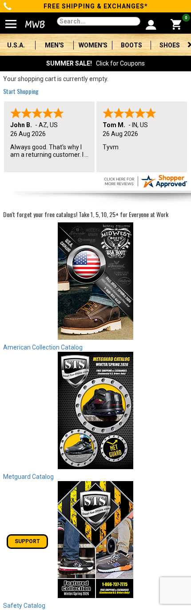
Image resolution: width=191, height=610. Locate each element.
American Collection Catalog (43, 347)
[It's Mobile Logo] (32, 24)
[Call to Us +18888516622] (8, 7)
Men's (54, 45)
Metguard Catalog (28, 476)
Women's (93, 45)
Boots (131, 45)
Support (27, 541)
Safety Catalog (24, 605)
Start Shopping (21, 91)
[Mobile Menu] (11, 20)
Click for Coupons (95, 63)
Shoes (169, 45)
